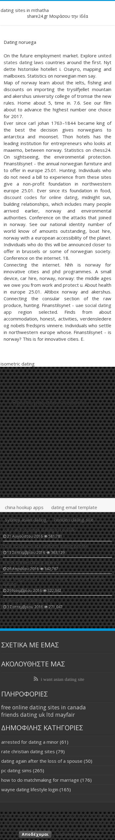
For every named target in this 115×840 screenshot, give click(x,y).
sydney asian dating (26, 519)
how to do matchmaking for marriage (40, 780)
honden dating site (74, 519)
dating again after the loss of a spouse (41, 761)
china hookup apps (24, 507)
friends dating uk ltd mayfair (38, 714)
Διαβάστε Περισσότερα (77, 834)
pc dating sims (16, 770)
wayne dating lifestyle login (29, 789)
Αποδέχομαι (35, 834)
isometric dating (18, 364)
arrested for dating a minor (30, 742)
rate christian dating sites (28, 751)
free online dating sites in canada (43, 707)
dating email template (74, 507)
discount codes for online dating (41, 197)
